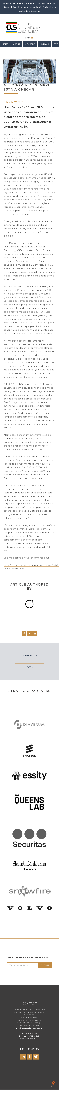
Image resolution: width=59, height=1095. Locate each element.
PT (26, 38)
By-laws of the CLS (29, 1036)
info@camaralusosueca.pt (29, 1028)
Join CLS (44, 44)
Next (28, 667)
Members (30, 44)
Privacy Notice (29, 1033)
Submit (45, 965)
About (16, 44)
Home (5, 44)
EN (32, 38)
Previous (31, 655)
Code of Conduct (29, 1039)
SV (29, 38)
